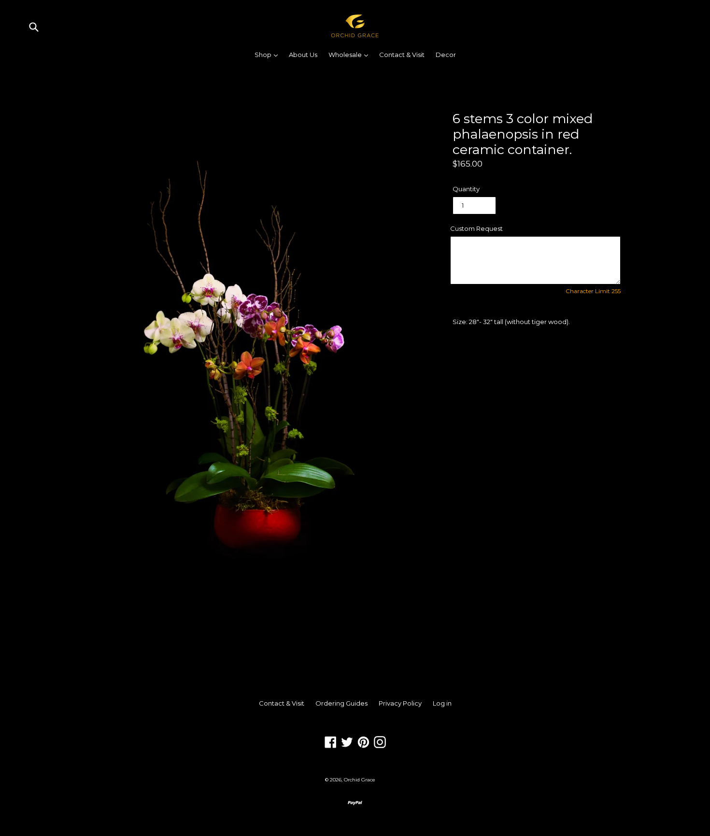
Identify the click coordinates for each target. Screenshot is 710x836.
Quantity (466, 189)
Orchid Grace (359, 780)
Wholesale (350, 54)
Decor (446, 54)
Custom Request (476, 228)
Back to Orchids (362, 621)
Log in (442, 703)
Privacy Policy (400, 703)
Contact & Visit (402, 54)
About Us (303, 54)
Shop (269, 54)
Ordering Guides (341, 703)
